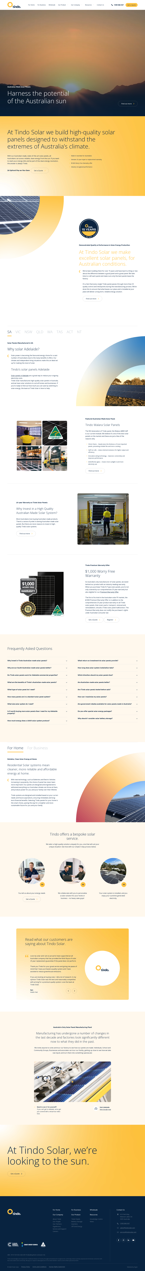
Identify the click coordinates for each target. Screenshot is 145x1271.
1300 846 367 (119, 5)
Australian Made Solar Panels (18, 87)
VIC (18, 331)
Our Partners (57, 1224)
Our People (57, 1221)
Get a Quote (131, 5)
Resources (88, 5)
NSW (28, 331)
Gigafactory (57, 1226)
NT (79, 331)
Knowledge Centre (96, 1219)
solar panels (44, 156)
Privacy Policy (25, 1267)
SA (9, 331)
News (92, 1221)
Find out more (126, 104)
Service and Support (59, 1229)
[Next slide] (74, 990)
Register (110, 620)
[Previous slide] (68, 990)
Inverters (74, 1224)
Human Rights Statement (57, 1267)
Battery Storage (76, 1221)
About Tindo (57, 1219)
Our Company (75, 5)
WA (50, 331)
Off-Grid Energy (76, 1226)
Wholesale (52, 5)
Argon (136, 1267)
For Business (41, 5)
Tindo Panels (75, 1219)
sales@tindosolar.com (127, 1228)
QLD (39, 331)
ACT (70, 331)
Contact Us (100, 5)
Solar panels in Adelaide (20, 376)
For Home (31, 5)
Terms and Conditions (39, 1267)
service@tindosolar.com (128, 1232)
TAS (60, 331)
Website (129, 1267)
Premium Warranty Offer (109, 592)
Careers (55, 1231)
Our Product (62, 5)
